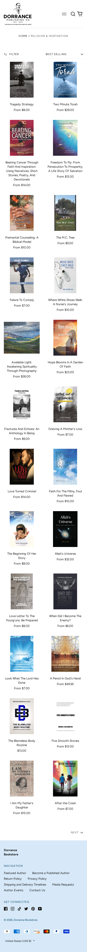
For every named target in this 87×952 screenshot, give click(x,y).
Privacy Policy (37, 879)
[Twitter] (26, 909)
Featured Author (15, 873)
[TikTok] (19, 909)
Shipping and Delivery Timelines (25, 884)
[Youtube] (40, 909)
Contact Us (37, 890)
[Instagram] (13, 909)
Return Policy (13, 879)
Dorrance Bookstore (25, 919)
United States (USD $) (18, 940)
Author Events (13, 890)
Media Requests (63, 884)
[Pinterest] (33, 909)
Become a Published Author (51, 873)
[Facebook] (6, 909)
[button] (73, 14)
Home (23, 35)
